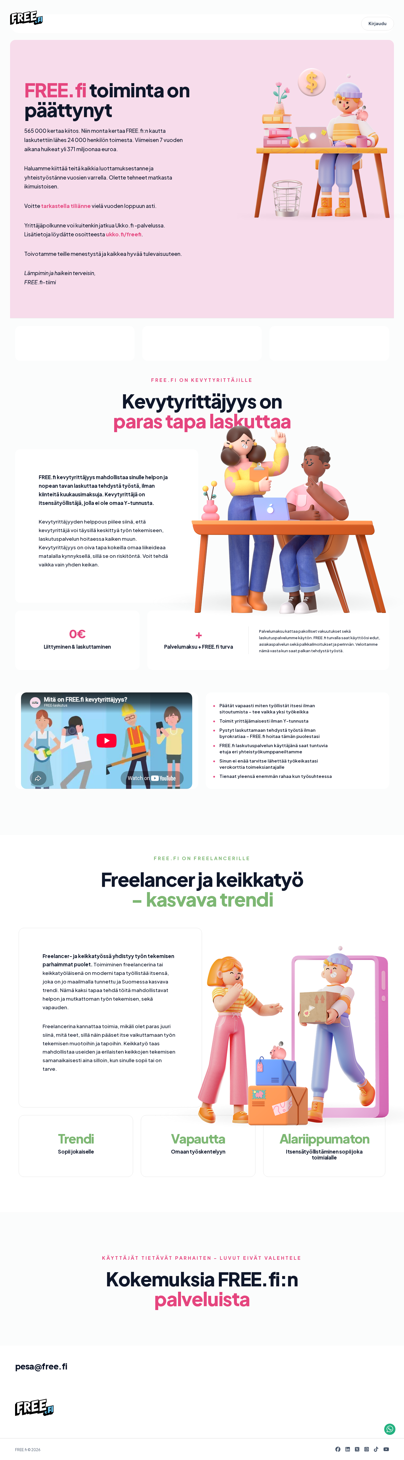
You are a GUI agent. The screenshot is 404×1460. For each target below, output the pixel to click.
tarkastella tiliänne (66, 205)
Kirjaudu (378, 23)
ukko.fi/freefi (123, 234)
